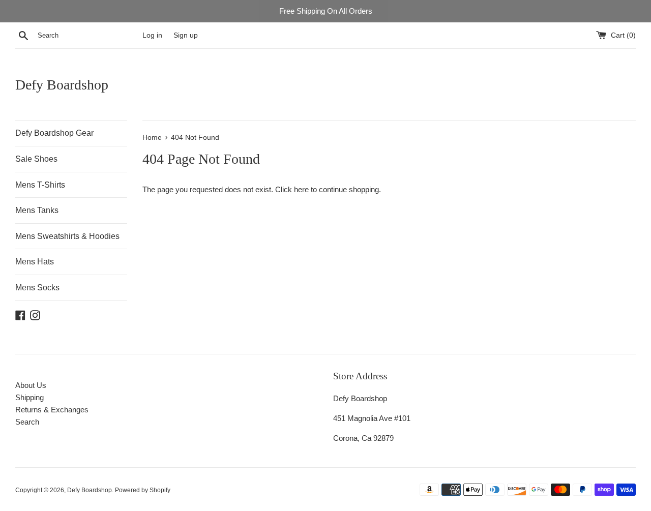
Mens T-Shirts (40, 185)
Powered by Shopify (142, 490)
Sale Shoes (36, 159)
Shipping (29, 397)
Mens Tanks (36, 210)
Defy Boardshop (61, 85)
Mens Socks (37, 287)
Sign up (185, 35)
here (301, 189)
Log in (152, 35)
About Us (30, 385)
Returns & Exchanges (51, 409)
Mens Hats (34, 261)
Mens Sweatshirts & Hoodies (67, 236)
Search (27, 421)
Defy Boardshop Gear (54, 133)
